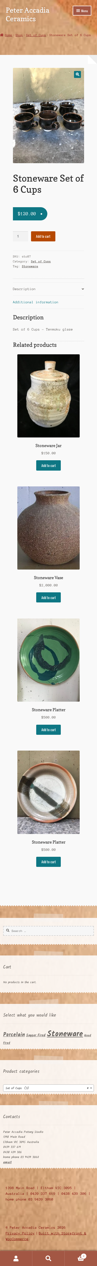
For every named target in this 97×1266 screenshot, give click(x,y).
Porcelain (14, 1035)
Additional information (35, 302)
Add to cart (43, 236)
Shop (19, 35)
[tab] (48, 289)
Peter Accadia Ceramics (27, 14)
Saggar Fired (36, 1035)
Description (24, 289)
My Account (16, 1258)
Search (48, 1258)
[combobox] (48, 1088)
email (7, 1162)
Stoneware (30, 266)
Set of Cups (36, 35)
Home (8, 35)
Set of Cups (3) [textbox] (46, 1088)
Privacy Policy (20, 1233)
